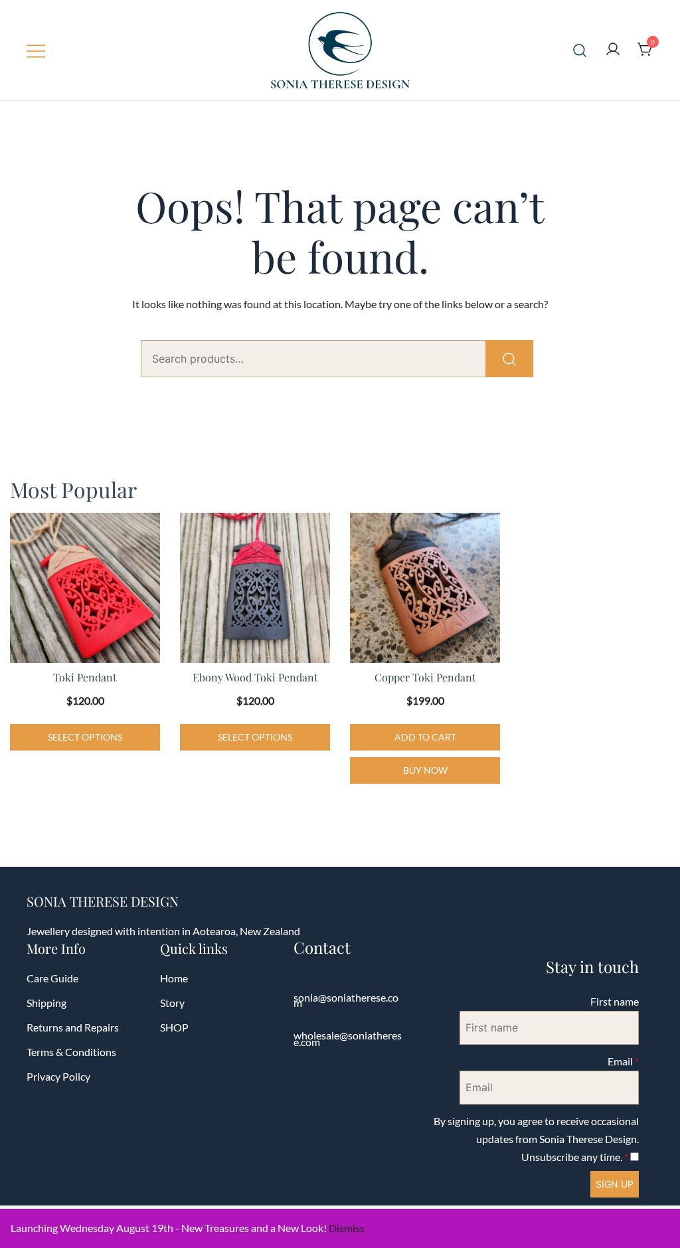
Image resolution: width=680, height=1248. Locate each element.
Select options (85, 737)
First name (614, 1001)
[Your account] (613, 49)
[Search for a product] (580, 50)
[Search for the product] (509, 358)
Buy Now (425, 770)
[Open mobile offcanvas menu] (36, 50)
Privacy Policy (58, 1076)
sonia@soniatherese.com (346, 1000)
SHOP (174, 1027)
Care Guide (52, 978)
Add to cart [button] (425, 737)
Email (623, 1061)
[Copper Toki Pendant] (425, 588)
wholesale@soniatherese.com (348, 1038)
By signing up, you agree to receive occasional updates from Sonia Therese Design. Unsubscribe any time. (536, 1138)
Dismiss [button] (347, 1227)
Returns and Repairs (73, 1027)
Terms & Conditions (71, 1051)
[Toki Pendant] (85, 588)
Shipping (46, 1002)
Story (172, 1002)
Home (174, 978)
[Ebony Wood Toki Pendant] (255, 588)
